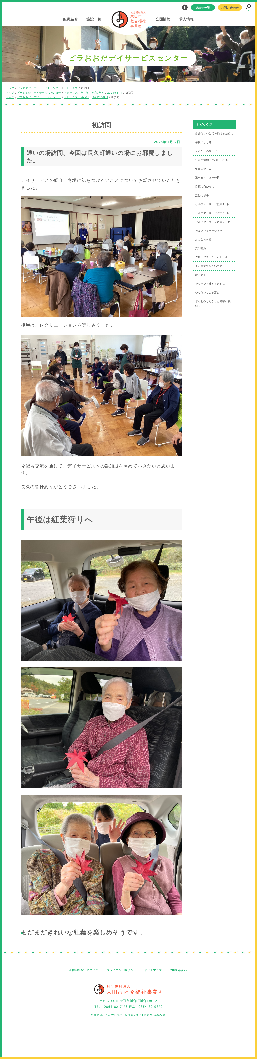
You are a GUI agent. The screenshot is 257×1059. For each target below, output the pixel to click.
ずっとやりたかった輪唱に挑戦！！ (213, 303)
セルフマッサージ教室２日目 (213, 221)
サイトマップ (153, 970)
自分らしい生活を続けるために (214, 133)
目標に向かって (204, 186)
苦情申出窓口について (83, 970)
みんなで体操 (203, 239)
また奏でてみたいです (208, 266)
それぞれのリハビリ (207, 151)
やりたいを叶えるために (210, 283)
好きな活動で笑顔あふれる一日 (214, 159)
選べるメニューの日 (207, 177)
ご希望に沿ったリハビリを (211, 257)
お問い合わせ (230, 7)
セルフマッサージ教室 (208, 230)
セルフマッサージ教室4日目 (212, 204)
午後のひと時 (203, 142)
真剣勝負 (200, 248)
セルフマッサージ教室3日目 (212, 213)
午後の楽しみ (203, 168)
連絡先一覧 (203, 7)
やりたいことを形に (207, 292)
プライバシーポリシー (121, 970)
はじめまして (203, 274)
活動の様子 (202, 195)
